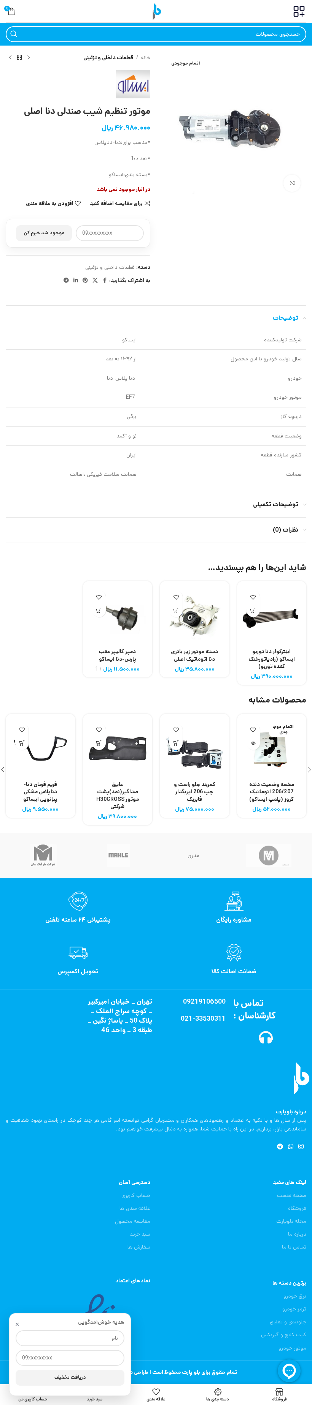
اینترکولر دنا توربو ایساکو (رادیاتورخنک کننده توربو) (271, 659)
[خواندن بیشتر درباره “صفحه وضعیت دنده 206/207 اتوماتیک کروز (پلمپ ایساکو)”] (253, 743)
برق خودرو (294, 1296)
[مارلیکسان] (43, 856)
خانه (145, 58)
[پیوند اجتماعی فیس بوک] (104, 280)
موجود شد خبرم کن (44, 233)
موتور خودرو (292, 1348)
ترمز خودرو (294, 1309)
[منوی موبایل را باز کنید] (299, 11)
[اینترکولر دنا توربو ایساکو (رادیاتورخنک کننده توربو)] (272, 616)
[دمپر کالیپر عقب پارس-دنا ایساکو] (118, 616)
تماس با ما (294, 1247)
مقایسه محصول (132, 1221)
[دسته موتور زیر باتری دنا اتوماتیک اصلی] (195, 616)
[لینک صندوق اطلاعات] (234, 908)
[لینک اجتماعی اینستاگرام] (301, 1147)
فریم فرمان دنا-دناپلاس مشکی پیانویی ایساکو (40, 792)
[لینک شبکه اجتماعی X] (95, 280)
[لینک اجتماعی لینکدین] (75, 280)
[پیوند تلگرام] (66, 280)
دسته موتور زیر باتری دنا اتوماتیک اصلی (194, 655)
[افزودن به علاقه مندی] (253, 597)
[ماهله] (118, 856)
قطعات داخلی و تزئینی (108, 58)
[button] (253, 610)
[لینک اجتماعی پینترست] (85, 280)
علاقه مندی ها (134, 1208)
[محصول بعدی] (10, 57)
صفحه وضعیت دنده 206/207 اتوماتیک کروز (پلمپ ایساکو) (271, 792)
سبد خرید (140, 1234)
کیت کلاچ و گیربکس (283, 1335)
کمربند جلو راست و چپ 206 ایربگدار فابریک (194, 792)
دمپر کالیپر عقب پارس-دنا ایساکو (117, 655)
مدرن (193, 855)
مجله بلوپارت (291, 1221)
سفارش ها (138, 1247)
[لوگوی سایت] (156, 11)
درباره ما (297, 1234)
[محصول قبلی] (28, 57)
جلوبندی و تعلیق (288, 1322)
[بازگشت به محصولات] (19, 57)
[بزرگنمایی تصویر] (292, 183)
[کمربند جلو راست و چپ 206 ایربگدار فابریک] (195, 749)
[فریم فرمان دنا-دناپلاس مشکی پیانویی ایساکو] (40, 749)
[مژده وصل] (268, 856)
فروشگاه (297, 1208)
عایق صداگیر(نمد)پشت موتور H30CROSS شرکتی (117, 796)
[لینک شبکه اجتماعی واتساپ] (290, 1147)
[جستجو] (14, 34)
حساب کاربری (135, 1195)
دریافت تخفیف (70, 1377)
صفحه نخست (291, 1195)
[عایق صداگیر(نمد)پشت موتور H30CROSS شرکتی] (118, 749)
